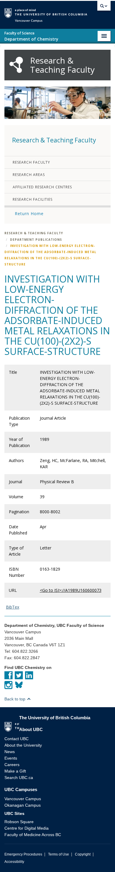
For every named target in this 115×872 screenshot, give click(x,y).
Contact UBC (16, 738)
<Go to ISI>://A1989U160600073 (70, 590)
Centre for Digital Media (26, 828)
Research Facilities (32, 199)
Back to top (15, 699)
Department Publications (36, 239)
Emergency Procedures (23, 854)
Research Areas (29, 174)
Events (10, 758)
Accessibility (14, 862)
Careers (11, 764)
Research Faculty (31, 162)
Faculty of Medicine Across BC (32, 834)
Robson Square (19, 821)
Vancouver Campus (22, 798)
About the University (23, 745)
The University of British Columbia (91, 12)
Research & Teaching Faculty (33, 233)
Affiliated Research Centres (42, 187)
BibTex (12, 607)
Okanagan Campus (22, 805)
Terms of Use (58, 854)
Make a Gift (15, 771)
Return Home (29, 213)
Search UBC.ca (18, 777)
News (9, 751)
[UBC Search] (104, 7)
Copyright (83, 854)
